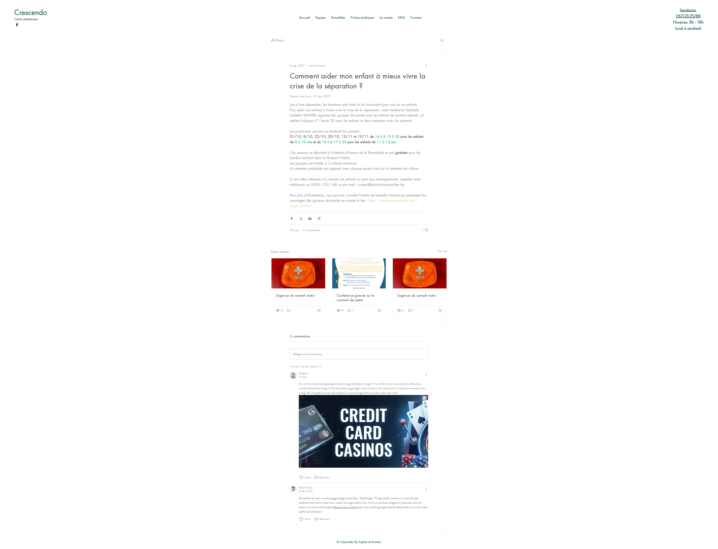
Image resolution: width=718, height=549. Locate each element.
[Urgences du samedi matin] (298, 273)
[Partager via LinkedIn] (310, 218)
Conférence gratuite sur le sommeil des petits (355, 297)
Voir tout (442, 251)
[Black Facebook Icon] (17, 24)
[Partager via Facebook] (291, 218)
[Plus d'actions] (426, 65)
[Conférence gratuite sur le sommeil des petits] (359, 273)
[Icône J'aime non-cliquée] (301, 477)
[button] (442, 40)
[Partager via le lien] (319, 218)
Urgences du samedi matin (295, 295)
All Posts (277, 40)
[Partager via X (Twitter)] (301, 218)
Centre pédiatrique (26, 19)
